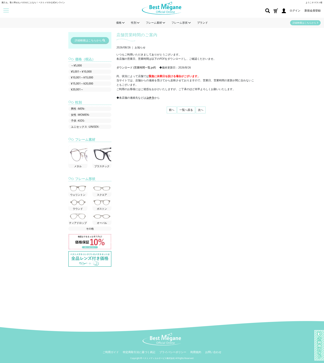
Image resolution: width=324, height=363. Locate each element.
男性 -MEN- (78, 108)
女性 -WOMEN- (80, 115)
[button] (275, 10)
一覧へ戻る (186, 110)
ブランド (202, 22)
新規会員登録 (312, 10)
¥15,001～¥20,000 (82, 83)
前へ (171, 110)
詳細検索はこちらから (305, 22)
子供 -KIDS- (78, 120)
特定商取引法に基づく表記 (139, 352)
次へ (200, 110)
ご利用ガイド (111, 352)
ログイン (295, 10)
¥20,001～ (77, 89)
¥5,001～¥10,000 (81, 71)
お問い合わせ (213, 352)
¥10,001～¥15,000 (82, 77)
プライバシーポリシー (172, 352)
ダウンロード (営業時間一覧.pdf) (136, 67)
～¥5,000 (76, 65)
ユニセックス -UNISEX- (85, 127)
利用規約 (195, 352)
